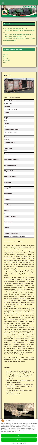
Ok (19, 436)
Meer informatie (16, 443)
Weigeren (19, 440)
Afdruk (24, 443)
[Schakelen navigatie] (3, 2)
